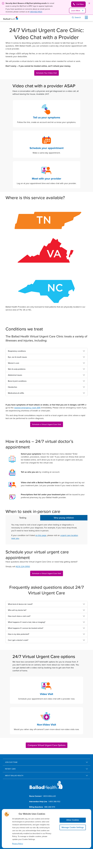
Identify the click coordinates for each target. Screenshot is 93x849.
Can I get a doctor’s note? (18, 640)
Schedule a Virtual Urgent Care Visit (46, 424)
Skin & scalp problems (16, 369)
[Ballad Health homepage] (46, 787)
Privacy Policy (17, 843)
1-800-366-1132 (54, 801)
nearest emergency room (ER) (27, 407)
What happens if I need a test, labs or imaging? (26, 622)
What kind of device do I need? (20, 604)
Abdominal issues (15, 375)
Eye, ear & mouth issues (17, 357)
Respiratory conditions (17, 351)
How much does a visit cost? (19, 616)
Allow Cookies (72, 819)
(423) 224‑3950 (23, 566)
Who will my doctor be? (17, 610)
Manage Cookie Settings (73, 827)
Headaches (12, 387)
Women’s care (13, 363)
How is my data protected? (18, 634)
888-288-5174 (49, 807)
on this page (40, 535)
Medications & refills (16, 393)
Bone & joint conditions (17, 381)
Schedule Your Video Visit (46, 73)
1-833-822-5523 (36, 11)
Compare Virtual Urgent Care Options (46, 745)
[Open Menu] (87, 17)
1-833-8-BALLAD (49, 796)
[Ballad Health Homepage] (10, 18)
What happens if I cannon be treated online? (25, 628)
